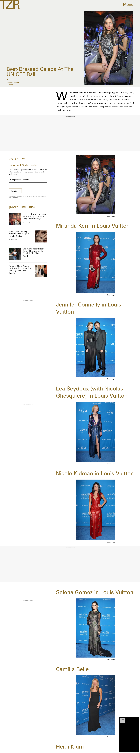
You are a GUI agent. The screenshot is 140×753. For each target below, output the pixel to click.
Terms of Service (42, 196)
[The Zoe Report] (10, 4)
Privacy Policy (14, 197)
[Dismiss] (136, 719)
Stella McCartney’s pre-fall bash (89, 92)
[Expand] (121, 719)
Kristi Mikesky (14, 82)
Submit (14, 191)
